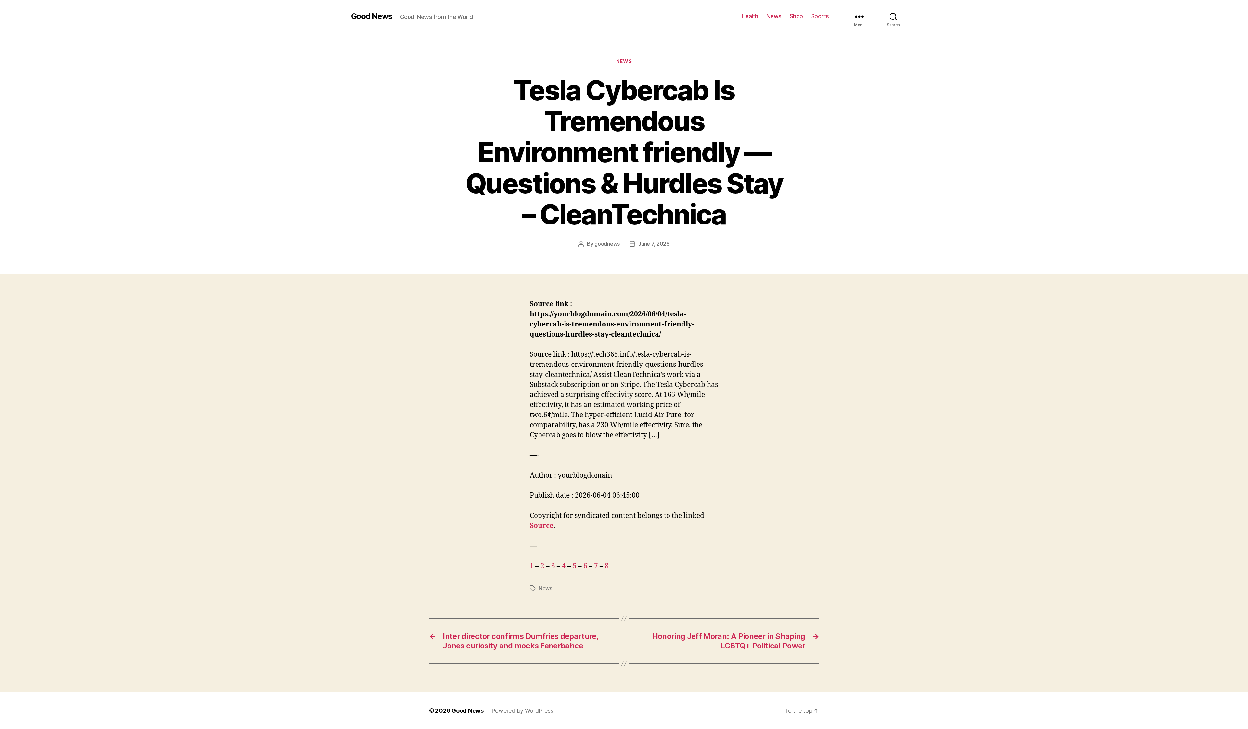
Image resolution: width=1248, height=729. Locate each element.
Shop (796, 16)
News (774, 16)
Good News (371, 16)
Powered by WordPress (522, 710)
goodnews (607, 243)
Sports (820, 16)
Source (541, 525)
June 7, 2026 (654, 243)
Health (750, 16)
